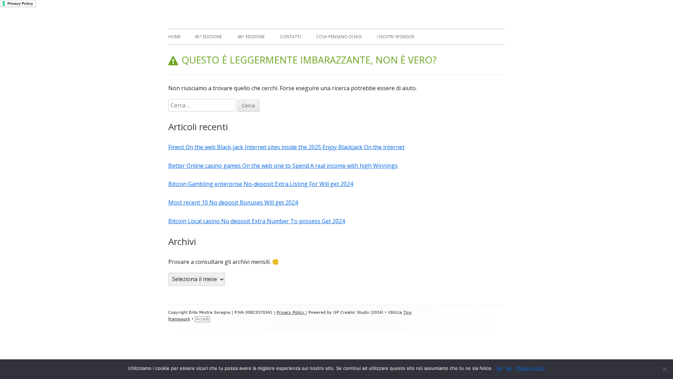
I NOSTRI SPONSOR (395, 37)
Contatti (290, 37)
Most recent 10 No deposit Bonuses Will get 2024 (233, 202)
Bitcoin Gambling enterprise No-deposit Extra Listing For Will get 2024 (260, 184)
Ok (499, 368)
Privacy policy (530, 368)
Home (174, 37)
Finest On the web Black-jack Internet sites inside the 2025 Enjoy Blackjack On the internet (286, 147)
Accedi (202, 319)
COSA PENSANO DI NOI (339, 37)
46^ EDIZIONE (251, 37)
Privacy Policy (291, 312)
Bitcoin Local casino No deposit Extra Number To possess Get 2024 (256, 221)
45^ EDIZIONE (208, 37)
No (509, 368)
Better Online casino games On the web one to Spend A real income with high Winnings (283, 165)
